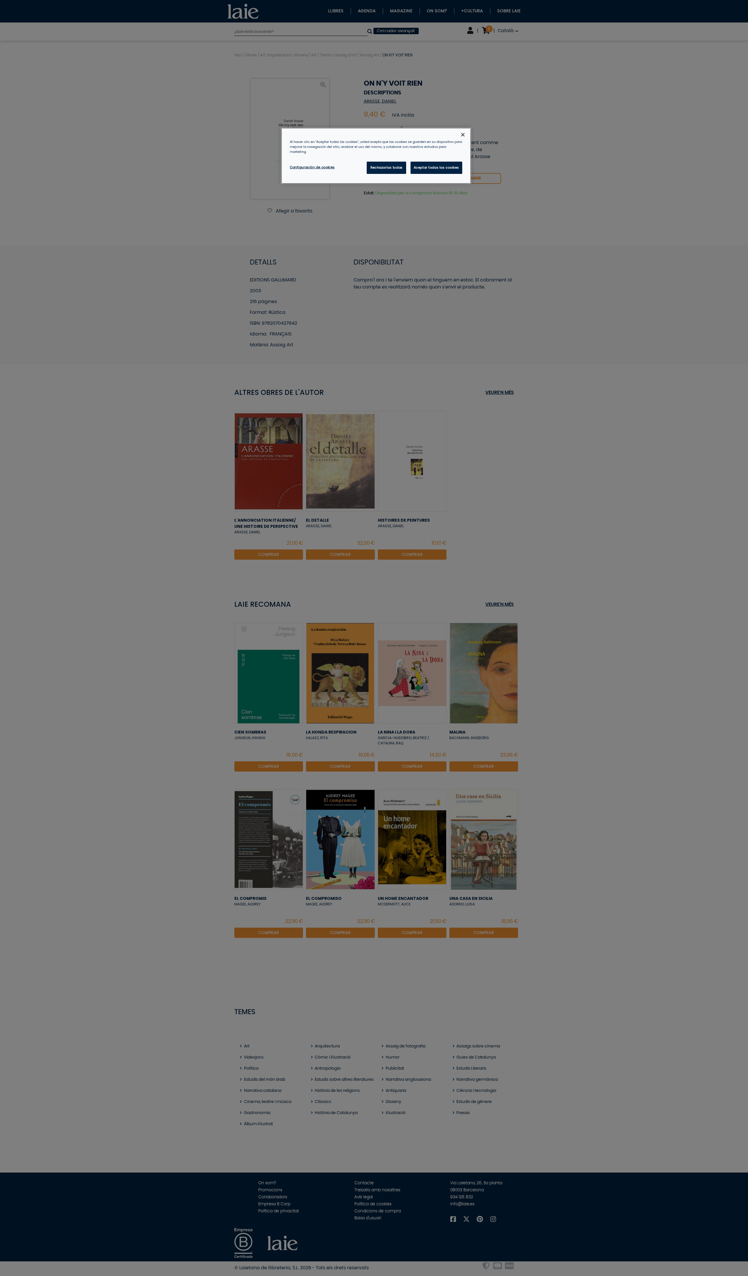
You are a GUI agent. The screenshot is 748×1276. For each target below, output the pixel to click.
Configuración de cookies (312, 167)
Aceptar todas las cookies (436, 167)
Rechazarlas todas (386, 167)
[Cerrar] (462, 134)
